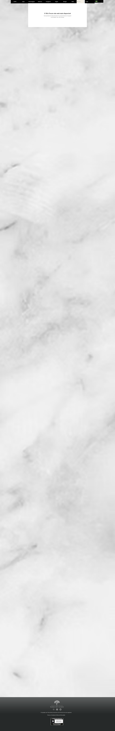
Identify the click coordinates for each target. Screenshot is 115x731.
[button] (23, 1)
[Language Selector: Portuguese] (99, 1)
